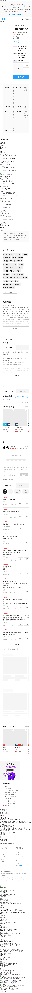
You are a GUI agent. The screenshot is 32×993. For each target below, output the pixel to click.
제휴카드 (3, 854)
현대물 (22, 25)
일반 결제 (10, 935)
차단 (15, 504)
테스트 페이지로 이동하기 (16, 14)
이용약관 (3, 873)
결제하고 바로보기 (5, 933)
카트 (1, 150)
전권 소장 (21, 77)
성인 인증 (2, 833)
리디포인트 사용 (4, 932)
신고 (12, 504)
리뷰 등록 (24, 475)
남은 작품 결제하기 (5, 903)
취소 (1, 836)
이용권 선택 (3, 920)
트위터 (9, 399)
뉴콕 (14, 36)
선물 (1, 151)
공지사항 (21, 848)
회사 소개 (18, 863)
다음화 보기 (3, 973)
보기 (1, 958)
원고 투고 (18, 854)
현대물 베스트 (6, 783)
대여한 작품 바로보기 (15, 903)
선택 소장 (2, 153)
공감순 (10, 491)
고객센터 (6, 848)
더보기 (27, 407)
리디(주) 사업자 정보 (5, 871)
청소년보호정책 (17, 873)
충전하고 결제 (3, 935)
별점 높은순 (18, 491)
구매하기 (7, 965)
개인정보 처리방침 (9, 873)
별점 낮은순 (26, 491)
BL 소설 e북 (16, 25)
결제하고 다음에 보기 (15, 933)
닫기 (4, 958)
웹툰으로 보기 (22, 61)
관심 (17, 41)
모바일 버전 (3, 991)
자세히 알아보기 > (15, 239)
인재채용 (18, 865)
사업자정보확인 (24, 873)
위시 (1, 148)
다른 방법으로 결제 (5, 895)
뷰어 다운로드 (4, 856)
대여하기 (2, 965)
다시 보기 (8, 973)
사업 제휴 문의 (19, 856)
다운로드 (2, 179)
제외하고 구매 (3, 839)
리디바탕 (3, 861)
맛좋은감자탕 (16, 34)
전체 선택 (2, 144)
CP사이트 (3, 859)
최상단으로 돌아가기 (9, 843)
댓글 (20, 503)
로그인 (28, 19)
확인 (1, 913)
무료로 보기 (3, 922)
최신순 (5, 491)
